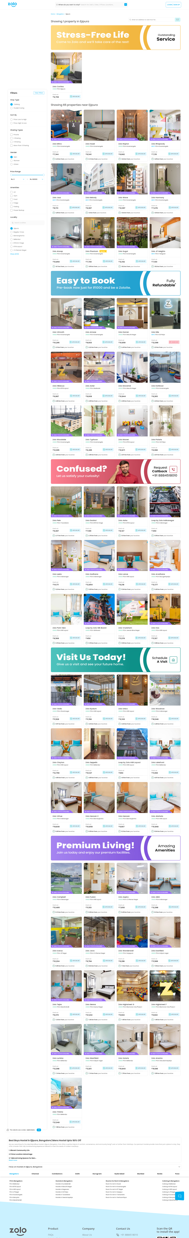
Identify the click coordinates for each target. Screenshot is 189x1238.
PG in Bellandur (14, 1184)
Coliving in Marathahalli (170, 1200)
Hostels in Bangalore (64, 1181)
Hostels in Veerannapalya (64, 1197)
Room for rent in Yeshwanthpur (116, 1197)
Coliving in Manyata (168, 1197)
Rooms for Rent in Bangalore (117, 1181)
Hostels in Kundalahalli (63, 1184)
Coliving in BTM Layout (169, 1187)
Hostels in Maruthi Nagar (64, 1187)
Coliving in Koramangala (170, 1195)
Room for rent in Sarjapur (114, 1192)
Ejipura (68, 14)
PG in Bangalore (16, 1181)
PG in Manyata (14, 1197)
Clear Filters (39, 93)
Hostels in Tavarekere (63, 1195)
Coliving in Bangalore (170, 1181)
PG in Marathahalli (16, 1200)
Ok (39, 1130)
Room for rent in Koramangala (116, 1187)
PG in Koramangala (16, 1195)
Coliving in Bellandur (169, 1184)
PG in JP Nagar (14, 1192)
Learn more (30, 1130)
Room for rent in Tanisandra (115, 1195)
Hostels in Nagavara (62, 1189)
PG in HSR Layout (15, 1189)
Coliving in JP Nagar (168, 1192)
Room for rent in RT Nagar (114, 1189)
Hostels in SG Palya (62, 1192)
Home (53, 14)
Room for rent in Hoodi (113, 1184)
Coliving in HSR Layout (169, 1189)
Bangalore (60, 14)
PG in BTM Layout (15, 1187)
